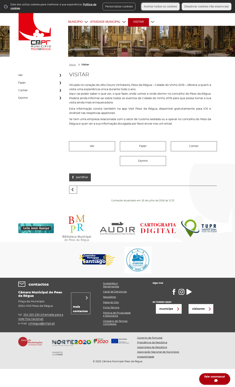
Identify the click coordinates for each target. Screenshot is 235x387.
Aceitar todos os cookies (160, 6)
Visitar (138, 21)
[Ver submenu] (60, 75)
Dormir (23, 98)
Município (75, 21)
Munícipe (166, 309)
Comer (23, 90)
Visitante (198, 309)
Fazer (22, 82)
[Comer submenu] (60, 90)
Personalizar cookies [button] (119, 6)
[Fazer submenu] (60, 83)
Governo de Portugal (149, 338)
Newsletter (109, 297)
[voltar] (73, 190)
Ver (20, 75)
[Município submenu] (86, 22)
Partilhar (82, 177)
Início (72, 65)
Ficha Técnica (111, 307)
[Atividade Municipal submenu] (124, 22)
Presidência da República (152, 342)
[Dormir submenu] (60, 98)
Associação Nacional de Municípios (158, 352)
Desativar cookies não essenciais (206, 6)
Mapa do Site (111, 302)
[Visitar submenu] (153, 22)
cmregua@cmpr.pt (41, 323)
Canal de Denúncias (115, 292)
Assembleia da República (152, 347)
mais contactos (80, 309)
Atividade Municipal (105, 21)
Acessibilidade (145, 357)
